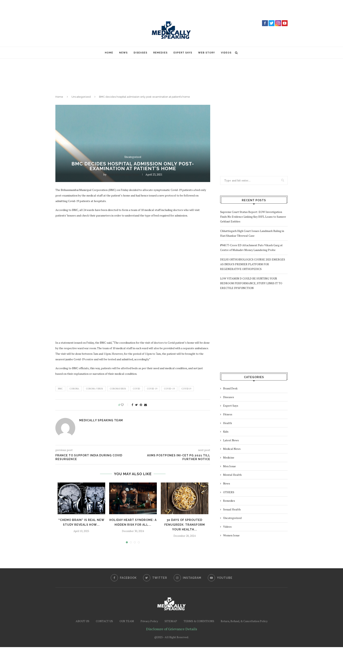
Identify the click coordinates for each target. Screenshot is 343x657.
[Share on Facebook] (132, 404)
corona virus (94, 388)
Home (109, 52)
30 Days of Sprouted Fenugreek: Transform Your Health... (184, 524)
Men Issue (229, 466)
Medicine (228, 457)
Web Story (206, 52)
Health (227, 423)
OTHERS (228, 492)
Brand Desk (230, 388)
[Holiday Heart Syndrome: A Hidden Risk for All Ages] (133, 498)
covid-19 (169, 388)
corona (74, 388)
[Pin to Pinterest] (141, 404)
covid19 (186, 388)
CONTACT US (104, 621)
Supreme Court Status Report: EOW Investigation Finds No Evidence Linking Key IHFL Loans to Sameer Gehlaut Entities (253, 216)
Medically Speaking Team (123, 174)
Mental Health (232, 475)
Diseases (140, 52)
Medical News (232, 449)
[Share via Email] (145, 404)
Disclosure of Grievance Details (171, 628)
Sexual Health (232, 509)
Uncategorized (81, 96)
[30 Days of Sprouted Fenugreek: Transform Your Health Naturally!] (184, 498)
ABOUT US (82, 621)
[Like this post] (125, 404)
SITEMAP (171, 621)
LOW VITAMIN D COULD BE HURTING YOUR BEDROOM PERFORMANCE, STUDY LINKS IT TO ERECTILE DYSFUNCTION (251, 283)
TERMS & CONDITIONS (199, 621)
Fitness (227, 414)
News (123, 52)
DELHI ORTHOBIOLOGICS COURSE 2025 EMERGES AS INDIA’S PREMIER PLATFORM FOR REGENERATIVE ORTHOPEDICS (252, 264)
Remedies (160, 52)
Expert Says (182, 52)
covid (136, 388)
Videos (226, 52)
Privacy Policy (149, 621)
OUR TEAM (126, 621)
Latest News (231, 440)
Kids (225, 431)
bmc (60, 388)
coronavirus (118, 388)
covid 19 (152, 388)
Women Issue (231, 535)
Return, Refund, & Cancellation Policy (244, 621)
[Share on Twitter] (136, 404)
